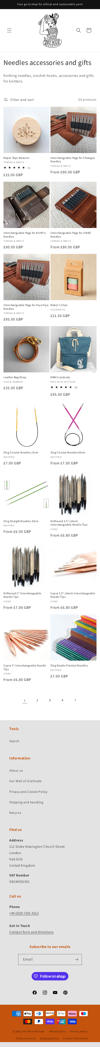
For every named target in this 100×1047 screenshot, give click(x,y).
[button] (9, 30)
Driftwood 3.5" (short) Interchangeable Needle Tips (68, 523)
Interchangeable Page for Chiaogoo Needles (72, 159)
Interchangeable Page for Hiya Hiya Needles (25, 306)
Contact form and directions (31, 932)
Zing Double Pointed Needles (69, 665)
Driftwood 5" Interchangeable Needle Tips (22, 595)
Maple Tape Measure (16, 158)
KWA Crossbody (60, 377)
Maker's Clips (59, 305)
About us (16, 770)
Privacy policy (78, 1031)
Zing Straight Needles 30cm (21, 521)
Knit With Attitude (33, 1031)
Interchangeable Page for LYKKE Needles (70, 234)
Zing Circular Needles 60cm (67, 452)
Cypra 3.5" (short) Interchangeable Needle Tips (72, 595)
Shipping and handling (26, 802)
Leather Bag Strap (14, 377)
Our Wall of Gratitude (25, 781)
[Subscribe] (76, 959)
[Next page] (75, 700)
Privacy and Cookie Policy (28, 792)
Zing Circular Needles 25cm (20, 452)
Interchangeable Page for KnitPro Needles (24, 234)
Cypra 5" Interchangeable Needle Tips (24, 667)
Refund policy (57, 1031)
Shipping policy (49, 1038)
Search (14, 741)
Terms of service (25, 1038)
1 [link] (25, 700)
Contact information (75, 1038)
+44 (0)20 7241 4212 (24, 913)
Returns (15, 813)
